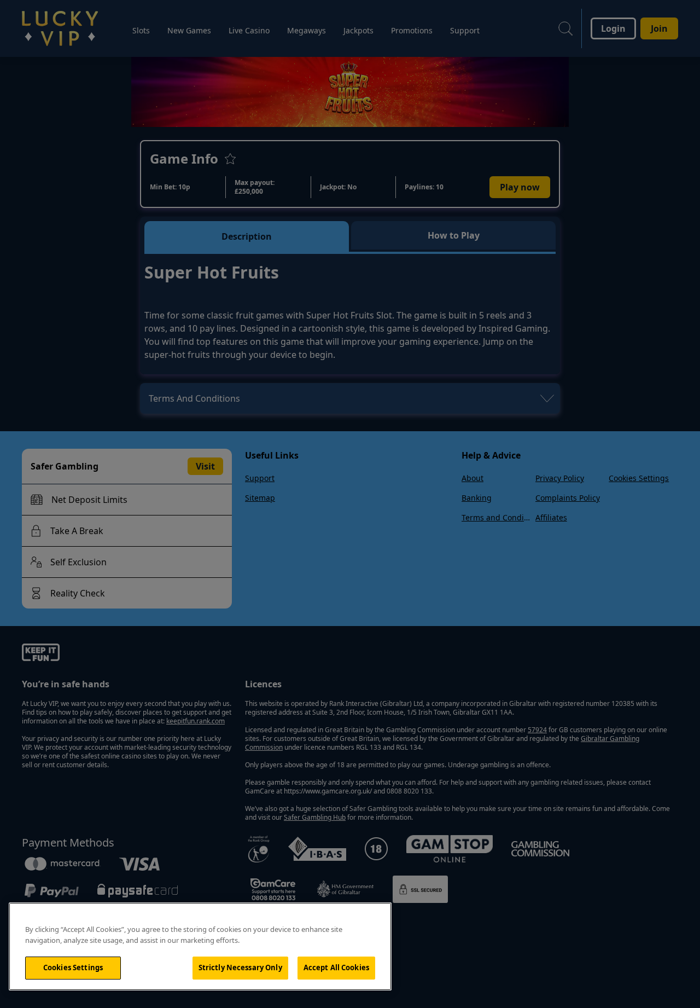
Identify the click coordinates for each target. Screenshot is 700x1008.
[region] (200, 946)
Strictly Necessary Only (240, 967)
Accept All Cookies (336, 967)
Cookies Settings (73, 967)
